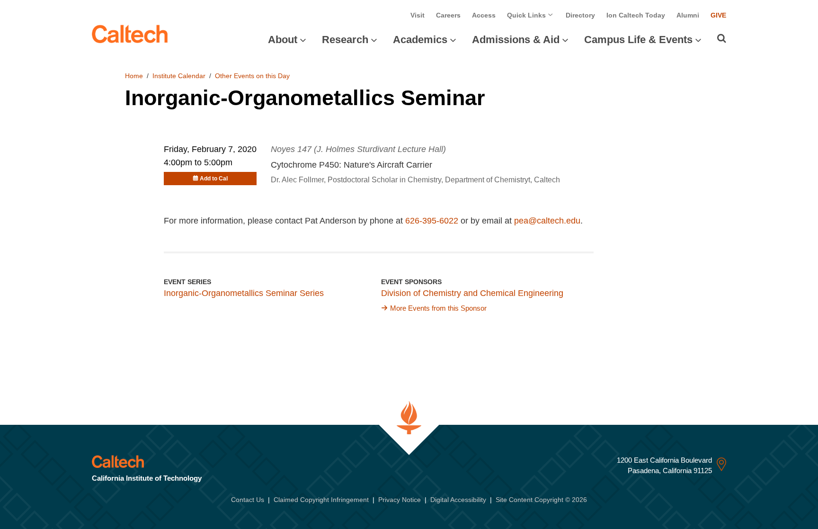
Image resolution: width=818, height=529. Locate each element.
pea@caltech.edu (547, 220)
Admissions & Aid (516, 39)
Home (134, 76)
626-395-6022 (431, 220)
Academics (420, 39)
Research (345, 39)
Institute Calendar (178, 76)
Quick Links (527, 15)
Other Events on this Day (252, 76)
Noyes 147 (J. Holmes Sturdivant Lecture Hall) (358, 149)
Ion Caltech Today (635, 15)
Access (484, 15)
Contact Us (247, 499)
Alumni (687, 15)
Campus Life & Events (638, 39)
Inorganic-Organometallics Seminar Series (244, 293)
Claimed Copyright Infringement (321, 499)
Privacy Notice (399, 499)
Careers (448, 15)
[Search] (721, 38)
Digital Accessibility (458, 499)
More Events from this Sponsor (438, 308)
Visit (417, 15)
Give (718, 15)
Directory (580, 15)
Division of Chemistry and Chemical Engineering (472, 293)
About (282, 39)
